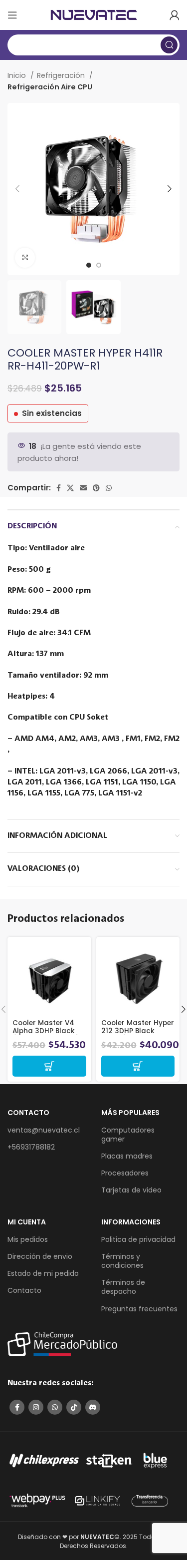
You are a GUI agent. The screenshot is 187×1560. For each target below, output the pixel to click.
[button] (49, 1066)
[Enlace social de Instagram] (35, 1407)
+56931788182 (31, 1147)
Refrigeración (62, 75)
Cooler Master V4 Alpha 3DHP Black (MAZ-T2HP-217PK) (45, 1031)
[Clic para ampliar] (25, 258)
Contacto (24, 1290)
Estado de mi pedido (43, 1273)
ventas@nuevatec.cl (43, 1130)
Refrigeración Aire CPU (49, 87)
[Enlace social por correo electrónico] (83, 487)
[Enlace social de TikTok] (73, 1407)
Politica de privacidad (138, 1239)
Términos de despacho (123, 1286)
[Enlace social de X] (70, 487)
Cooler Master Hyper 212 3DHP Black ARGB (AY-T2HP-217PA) (137, 1035)
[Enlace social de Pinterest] (96, 487)
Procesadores (125, 1173)
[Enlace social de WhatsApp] (109, 487)
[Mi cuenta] (175, 15)
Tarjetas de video (131, 1190)
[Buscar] (169, 44)
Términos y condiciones (122, 1260)
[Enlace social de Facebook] (58, 487)
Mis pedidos (27, 1239)
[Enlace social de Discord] (92, 1407)
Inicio (17, 75)
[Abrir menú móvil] (12, 15)
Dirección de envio (39, 1256)
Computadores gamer (128, 1134)
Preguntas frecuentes (139, 1309)
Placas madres (127, 1156)
